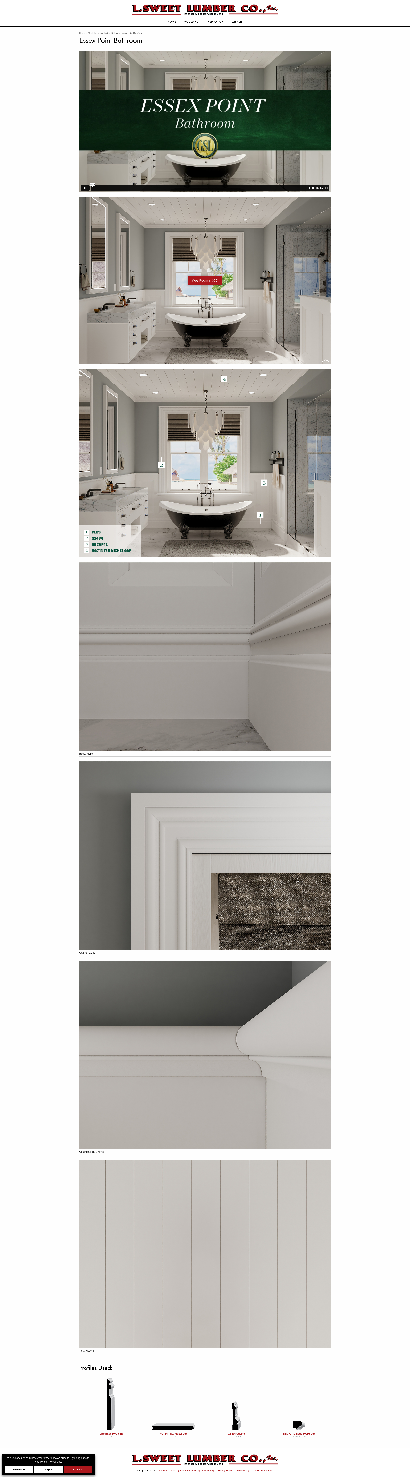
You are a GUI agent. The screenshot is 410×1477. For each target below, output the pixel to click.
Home (172, 22)
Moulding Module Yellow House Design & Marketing (186, 1470)
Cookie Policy (242, 1470)
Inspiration (215, 22)
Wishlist (238, 22)
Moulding (191, 22)
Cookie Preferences (263, 1470)
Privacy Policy (225, 1470)
